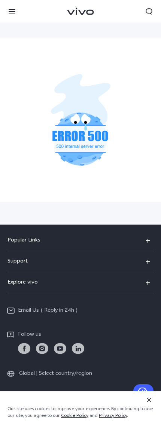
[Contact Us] (143, 391)
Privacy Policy (113, 416)
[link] (24, 348)
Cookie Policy (74, 416)
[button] (12, 11)
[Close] (149, 399)
